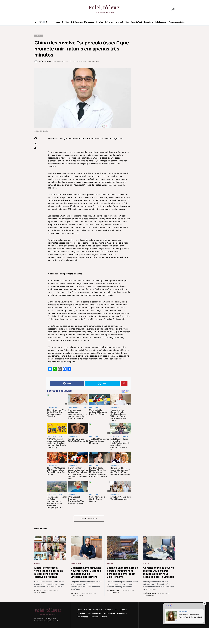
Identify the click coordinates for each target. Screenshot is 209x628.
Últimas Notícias (94, 613)
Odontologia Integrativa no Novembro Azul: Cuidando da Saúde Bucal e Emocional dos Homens (86, 572)
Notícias (38, 36)
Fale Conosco (82, 617)
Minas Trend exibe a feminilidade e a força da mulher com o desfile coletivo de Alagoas (48, 572)
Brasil (73, 563)
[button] (35, 22)
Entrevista (81, 613)
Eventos (123, 610)
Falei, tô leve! (51, 619)
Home (79, 610)
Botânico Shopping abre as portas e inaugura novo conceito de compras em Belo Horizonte (122, 572)
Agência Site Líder (53, 621)
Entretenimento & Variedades (105, 610)
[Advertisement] (156, 67)
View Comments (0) (89, 519)
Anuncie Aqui (109, 613)
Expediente (122, 613)
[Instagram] (173, 9)
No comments (94, 61)
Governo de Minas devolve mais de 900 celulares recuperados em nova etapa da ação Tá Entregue (158, 572)
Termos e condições (98, 617)
